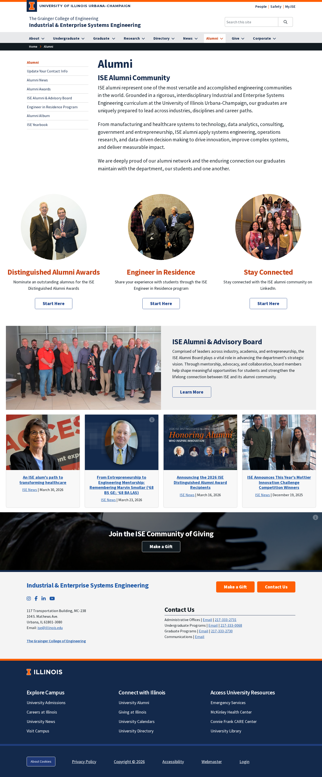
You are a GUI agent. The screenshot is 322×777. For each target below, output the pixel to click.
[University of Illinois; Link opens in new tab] (44, 672)
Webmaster (212, 761)
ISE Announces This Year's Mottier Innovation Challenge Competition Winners (279, 482)
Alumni (33, 62)
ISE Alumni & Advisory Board (49, 98)
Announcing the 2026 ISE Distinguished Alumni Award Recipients (200, 482)
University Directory (136, 731)
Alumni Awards (39, 89)
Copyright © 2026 (129, 761)
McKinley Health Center (231, 712)
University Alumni (134, 702)
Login (244, 761)
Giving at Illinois (132, 712)
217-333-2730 (222, 631)
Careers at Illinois (42, 712)
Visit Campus (38, 731)
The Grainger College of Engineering (63, 18)
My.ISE (290, 6)
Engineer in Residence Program (52, 107)
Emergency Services (228, 702)
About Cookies (41, 761)
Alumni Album (38, 115)
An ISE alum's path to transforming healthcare (42, 480)
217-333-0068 (231, 625)
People (261, 6)
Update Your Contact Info (47, 71)
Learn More (191, 392)
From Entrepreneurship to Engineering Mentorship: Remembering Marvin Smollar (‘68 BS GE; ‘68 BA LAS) (122, 485)
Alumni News (37, 80)
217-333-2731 (225, 619)
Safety (275, 6)
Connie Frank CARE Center (234, 721)
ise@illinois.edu (50, 627)
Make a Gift (161, 546)
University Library (226, 731)
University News (41, 721)
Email (207, 619)
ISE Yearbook (37, 124)
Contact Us (276, 587)
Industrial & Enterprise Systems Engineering (88, 585)
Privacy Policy (84, 761)
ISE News (29, 489)
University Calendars (137, 721)
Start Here (54, 303)
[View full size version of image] (54, 243)
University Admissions (46, 702)
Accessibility (173, 761)
